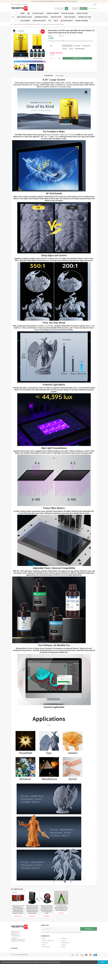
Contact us (63, 944)
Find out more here (55, 962)
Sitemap (63, 946)
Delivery (43, 938)
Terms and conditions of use (48, 940)
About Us (20, 4)
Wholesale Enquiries (65, 942)
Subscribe (89, 929)
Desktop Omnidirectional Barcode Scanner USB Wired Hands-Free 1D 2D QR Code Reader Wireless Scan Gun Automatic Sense (47, 909)
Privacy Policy (45, 942)
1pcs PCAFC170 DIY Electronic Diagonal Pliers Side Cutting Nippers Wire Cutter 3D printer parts (61, 908)
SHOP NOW (74, 1)
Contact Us (26, 4)
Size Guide (63, 940)
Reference (50, 35)
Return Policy (64, 938)
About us (44, 944)
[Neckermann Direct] (19, 8)
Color (51, 45)
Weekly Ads (13, 4)
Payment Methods (46, 946)
